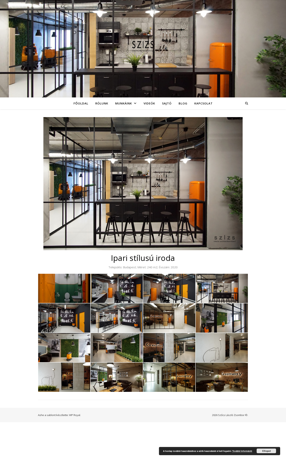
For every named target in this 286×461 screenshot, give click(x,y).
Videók (149, 103)
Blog (183, 103)
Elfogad (266, 451)
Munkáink (123, 103)
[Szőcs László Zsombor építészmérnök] (143, 46)
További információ (242, 451)
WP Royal (74, 415)
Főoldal (81, 103)
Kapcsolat (203, 103)
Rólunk (101, 103)
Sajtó (167, 103)
